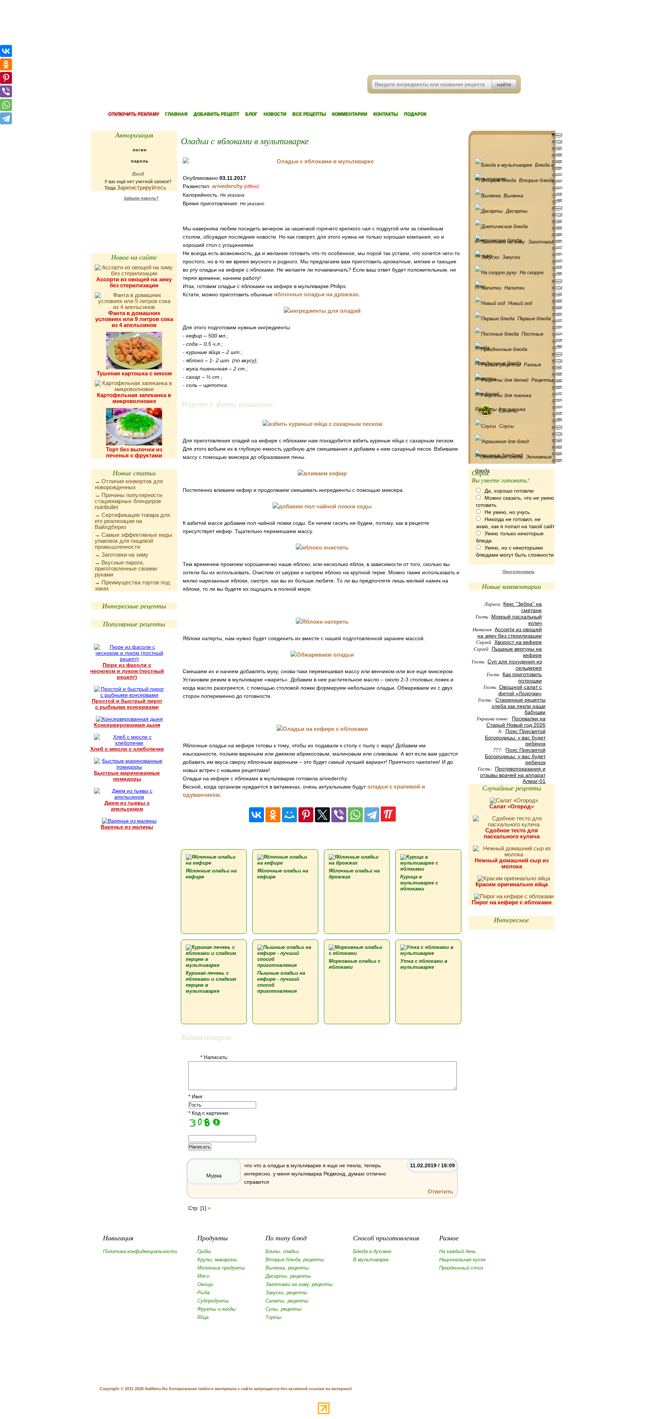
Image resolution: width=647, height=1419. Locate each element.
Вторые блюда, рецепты (294, 1259)
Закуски (511, 257)
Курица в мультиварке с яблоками (419, 883)
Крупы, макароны (217, 1259)
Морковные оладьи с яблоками (354, 964)
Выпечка (513, 196)
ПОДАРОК (415, 114)
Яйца (203, 1317)
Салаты (508, 411)
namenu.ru (205, 37)
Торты (273, 1317)
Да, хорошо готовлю (509, 491)
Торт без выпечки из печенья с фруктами (134, 452)
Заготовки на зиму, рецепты (299, 1284)
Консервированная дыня (127, 725)
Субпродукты (213, 1301)
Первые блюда (534, 318)
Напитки (514, 288)
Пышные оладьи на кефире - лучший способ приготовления (281, 982)
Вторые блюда (536, 180)
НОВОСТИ (275, 114)
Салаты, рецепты (287, 1301)
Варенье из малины (127, 827)
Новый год (520, 303)
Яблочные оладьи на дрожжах (354, 874)
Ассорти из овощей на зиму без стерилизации (134, 282)
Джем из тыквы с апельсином (127, 806)
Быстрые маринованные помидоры (127, 776)
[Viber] (338, 814)
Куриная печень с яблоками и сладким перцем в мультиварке (211, 982)
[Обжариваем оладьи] (322, 654)
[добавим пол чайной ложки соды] (322, 506)
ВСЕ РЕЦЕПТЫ (309, 114)
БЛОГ (251, 114)
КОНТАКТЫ (385, 114)
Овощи (205, 1284)
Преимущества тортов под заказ (132, 585)
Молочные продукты (221, 1268)
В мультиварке (371, 1259)
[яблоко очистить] (322, 547)
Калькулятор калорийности (133, 217)
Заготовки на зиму (124, 554)
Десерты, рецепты (288, 1276)
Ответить (440, 1191)
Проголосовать (518, 571)
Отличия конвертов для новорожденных (129, 484)
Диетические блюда (513, 226)
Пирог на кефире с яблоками (512, 902)
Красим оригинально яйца (512, 884)
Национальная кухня (462, 1259)
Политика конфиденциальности (140, 1251)
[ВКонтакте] (256, 814)
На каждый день (457, 1251)
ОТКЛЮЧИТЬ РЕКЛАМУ (133, 114)
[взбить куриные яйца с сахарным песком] (322, 424)
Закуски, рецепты (286, 1292)
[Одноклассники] (272, 814)
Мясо (203, 1276)
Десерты (517, 211)
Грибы (204, 1251)
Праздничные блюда (513, 349)
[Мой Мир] (289, 814)
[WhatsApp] (355, 814)
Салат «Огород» (511, 806)
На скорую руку (509, 274)
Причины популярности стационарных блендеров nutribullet (128, 501)
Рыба (203, 1292)
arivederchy (227, 186)
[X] (322, 814)
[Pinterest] (305, 814)
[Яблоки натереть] (322, 621)
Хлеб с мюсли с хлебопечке (127, 749)
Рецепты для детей (514, 382)
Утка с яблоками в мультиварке (423, 964)
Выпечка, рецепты (287, 1268)
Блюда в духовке (372, 1251)
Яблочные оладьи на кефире (211, 874)
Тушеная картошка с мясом (134, 373)
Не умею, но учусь (507, 512)
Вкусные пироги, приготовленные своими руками (126, 568)
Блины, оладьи (282, 1251)
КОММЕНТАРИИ (349, 114)
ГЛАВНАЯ (176, 114)
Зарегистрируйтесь (141, 187)
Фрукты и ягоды (216, 1309)
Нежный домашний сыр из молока (512, 863)
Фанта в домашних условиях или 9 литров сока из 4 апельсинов (134, 319)
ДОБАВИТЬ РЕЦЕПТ (216, 114)
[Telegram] (371, 814)
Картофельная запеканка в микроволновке (134, 398)
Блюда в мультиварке (514, 167)
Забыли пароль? (141, 198)
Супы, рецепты (283, 1309)
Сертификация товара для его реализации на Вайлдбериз (132, 521)
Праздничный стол (461, 1268)
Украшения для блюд (513, 441)
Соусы (506, 426)
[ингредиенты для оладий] (322, 311)
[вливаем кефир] (322, 473)
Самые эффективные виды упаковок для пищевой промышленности (133, 541)
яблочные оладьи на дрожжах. (317, 294)
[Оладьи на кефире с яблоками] (322, 729)
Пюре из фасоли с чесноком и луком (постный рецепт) (127, 671)
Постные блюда (509, 336)
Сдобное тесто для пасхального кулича (512, 833)
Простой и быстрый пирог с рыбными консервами (127, 704)
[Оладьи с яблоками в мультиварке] (322, 161)
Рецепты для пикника (513, 395)
